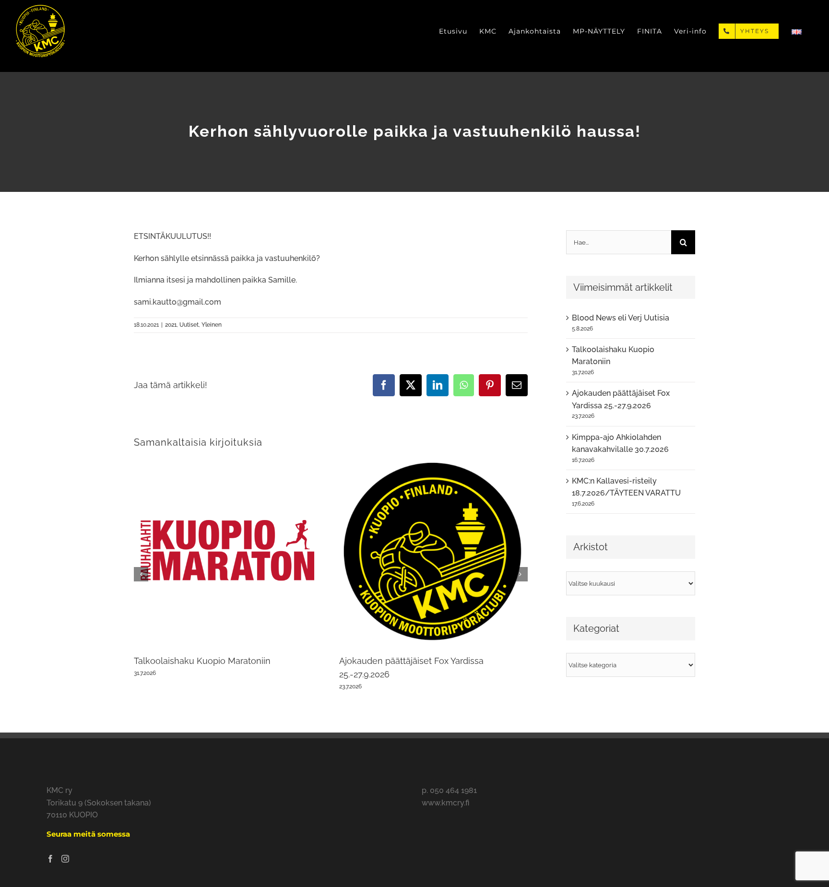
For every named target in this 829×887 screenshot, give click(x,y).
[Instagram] (65, 859)
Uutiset (189, 324)
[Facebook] (50, 859)
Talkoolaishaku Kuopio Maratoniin (202, 661)
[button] (141, 574)
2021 (171, 324)
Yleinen (211, 324)
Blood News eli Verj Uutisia (620, 317)
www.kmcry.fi (445, 802)
